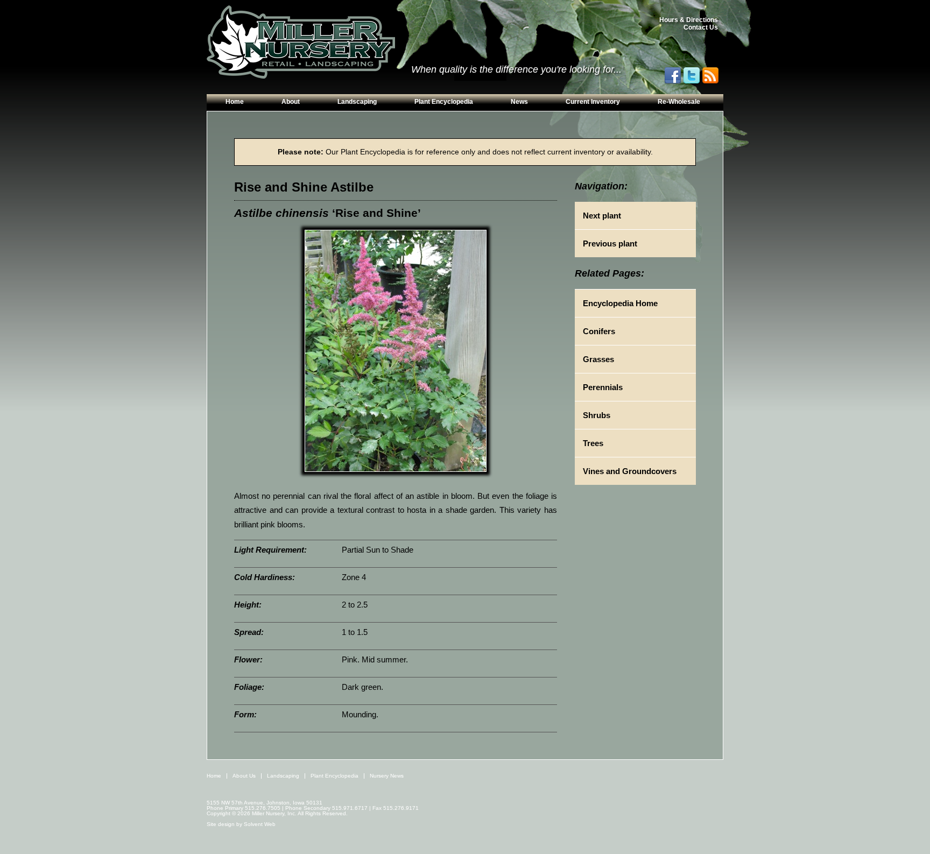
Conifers (599, 331)
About (290, 101)
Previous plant (610, 243)
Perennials (603, 387)
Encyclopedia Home (620, 303)
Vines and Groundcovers (630, 471)
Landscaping (357, 101)
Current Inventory (593, 101)
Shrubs (596, 415)
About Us (244, 776)
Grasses (598, 359)
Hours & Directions (688, 20)
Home (235, 101)
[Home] (301, 42)
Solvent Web (260, 824)
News (519, 101)
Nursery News (387, 776)
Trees (593, 443)
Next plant (602, 215)
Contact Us (701, 27)
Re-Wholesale (679, 101)
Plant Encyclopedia (443, 101)
